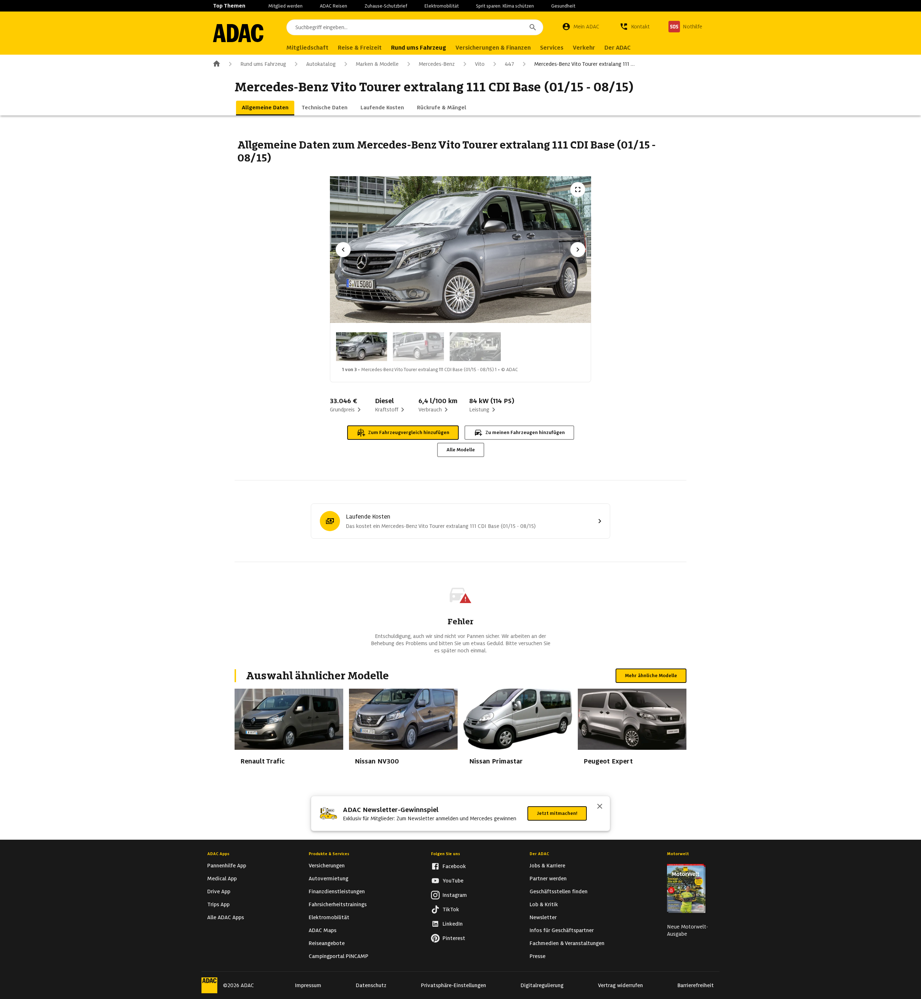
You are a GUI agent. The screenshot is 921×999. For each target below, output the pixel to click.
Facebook (454, 866)
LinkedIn (453, 924)
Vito (480, 64)
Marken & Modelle (377, 64)
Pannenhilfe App (226, 865)
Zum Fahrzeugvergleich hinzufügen (408, 432)
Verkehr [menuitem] (584, 47)
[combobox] (414, 27)
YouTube (453, 880)
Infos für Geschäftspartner (562, 930)
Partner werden (548, 878)
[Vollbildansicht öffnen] (577, 189)
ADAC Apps (218, 853)
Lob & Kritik (544, 904)
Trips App (218, 904)
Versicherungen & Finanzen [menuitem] (493, 47)
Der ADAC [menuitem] (617, 47)
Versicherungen (327, 865)
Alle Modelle (460, 450)
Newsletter (543, 917)
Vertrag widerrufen (620, 985)
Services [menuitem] (551, 47)
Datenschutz (371, 985)
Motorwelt (678, 853)
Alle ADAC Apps (225, 917)
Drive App (218, 891)
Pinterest (454, 938)
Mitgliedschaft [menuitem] (307, 47)
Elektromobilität (442, 6)
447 (509, 64)
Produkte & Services (329, 853)
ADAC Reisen (333, 6)
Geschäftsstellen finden (558, 891)
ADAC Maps (322, 930)
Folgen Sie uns (445, 853)
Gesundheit (563, 6)
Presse (537, 956)
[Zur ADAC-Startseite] (238, 33)
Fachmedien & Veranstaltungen (567, 943)
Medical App (222, 878)
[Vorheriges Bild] (343, 249)
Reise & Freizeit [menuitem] (360, 47)
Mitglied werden (285, 6)
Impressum (308, 985)
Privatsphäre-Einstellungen (453, 985)
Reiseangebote (327, 943)
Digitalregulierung (542, 985)
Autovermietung (328, 878)
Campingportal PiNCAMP (338, 956)
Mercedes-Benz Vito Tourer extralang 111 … (584, 64)
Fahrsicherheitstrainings (338, 904)
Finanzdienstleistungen (337, 891)
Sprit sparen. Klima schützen (505, 6)
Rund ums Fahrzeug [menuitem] (418, 47)
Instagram (455, 895)
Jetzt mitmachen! (557, 813)
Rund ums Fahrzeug (263, 64)
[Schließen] (599, 807)
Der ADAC (539, 853)
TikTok (451, 909)
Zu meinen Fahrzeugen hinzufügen (525, 432)
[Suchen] (533, 27)
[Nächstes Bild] (577, 249)
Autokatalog (321, 64)
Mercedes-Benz (437, 64)
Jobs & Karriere (547, 865)
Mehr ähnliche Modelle (651, 675)
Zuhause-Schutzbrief (385, 6)
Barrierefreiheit (695, 985)
